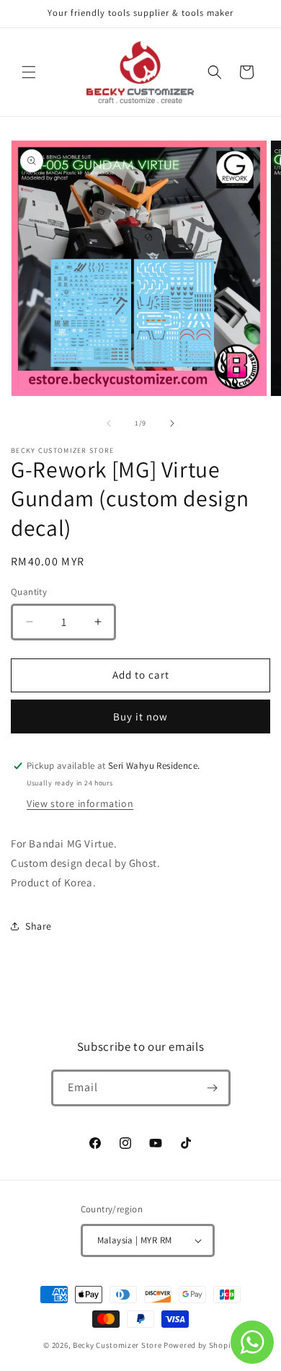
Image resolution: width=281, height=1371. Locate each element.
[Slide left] (109, 423)
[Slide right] (172, 423)
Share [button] (38, 926)
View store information (80, 803)
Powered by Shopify (201, 1345)
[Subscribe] (212, 1088)
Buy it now (140, 716)
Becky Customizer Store (117, 1345)
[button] (29, 72)
